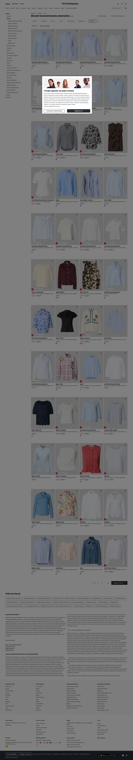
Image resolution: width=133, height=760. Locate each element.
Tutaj (50, 104)
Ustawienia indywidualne (54, 111)
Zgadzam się (79, 111)
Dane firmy (57, 106)
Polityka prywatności (49, 106)
